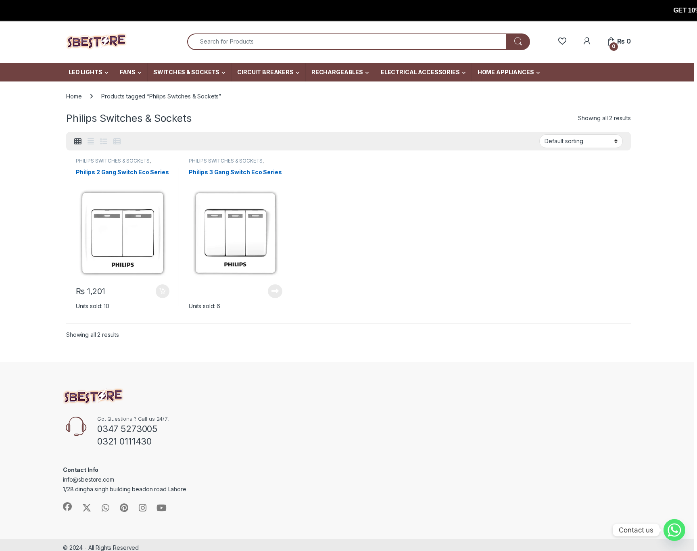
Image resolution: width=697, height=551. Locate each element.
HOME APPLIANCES (506, 72)
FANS (127, 72)
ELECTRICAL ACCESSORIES (420, 72)
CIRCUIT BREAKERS (265, 72)
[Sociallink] (67, 506)
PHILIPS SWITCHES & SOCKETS (113, 161)
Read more (275, 291)
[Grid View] (77, 142)
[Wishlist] (562, 41)
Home (73, 96)
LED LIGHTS (85, 72)
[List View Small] (117, 142)
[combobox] (346, 41)
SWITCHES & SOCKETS (186, 72)
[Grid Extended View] (91, 142)
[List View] (103, 142)
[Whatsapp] (674, 530)
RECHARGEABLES (337, 72)
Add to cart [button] (162, 291)
